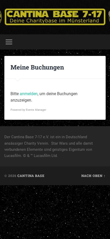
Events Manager (36, 110)
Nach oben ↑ (93, 176)
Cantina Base (31, 176)
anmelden (29, 93)
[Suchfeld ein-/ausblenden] (101, 41)
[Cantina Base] (55, 17)
